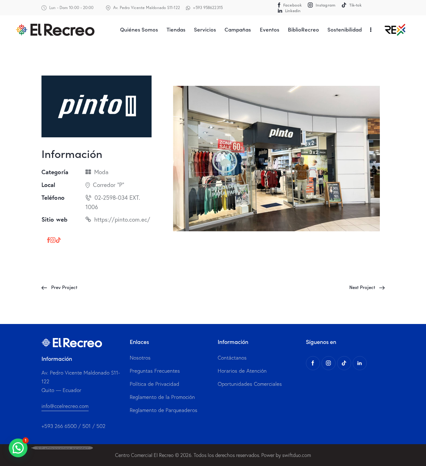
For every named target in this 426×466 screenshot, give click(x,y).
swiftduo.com (296, 455)
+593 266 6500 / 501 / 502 (73, 426)
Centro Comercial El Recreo (144, 455)
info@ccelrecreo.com (65, 406)
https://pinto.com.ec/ (122, 219)
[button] (18, 448)
